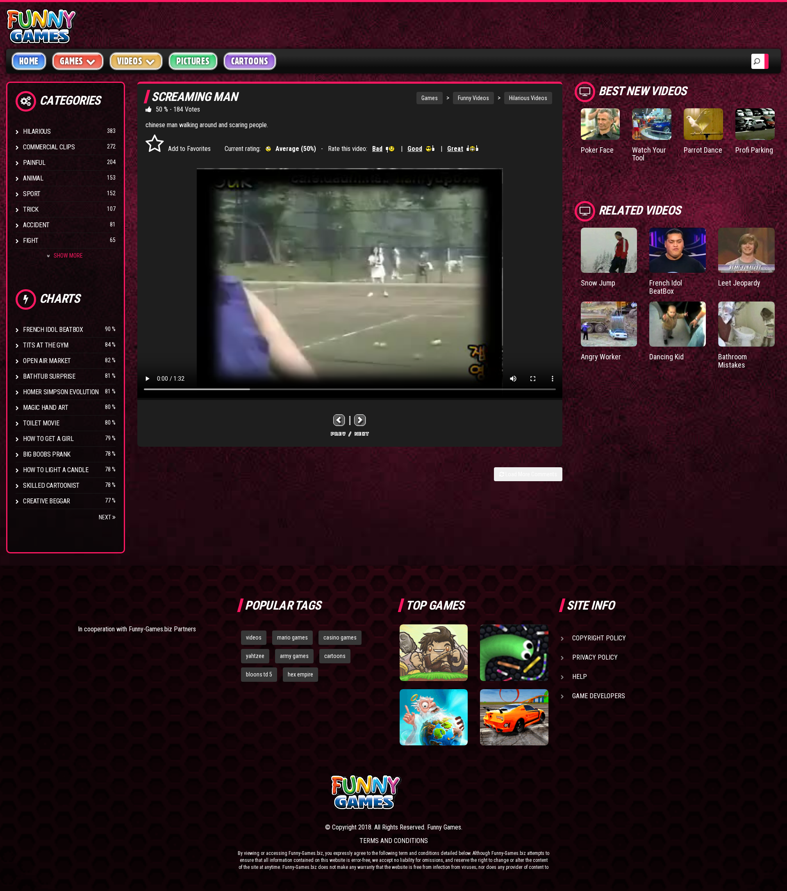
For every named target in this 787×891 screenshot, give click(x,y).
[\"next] (360, 420)
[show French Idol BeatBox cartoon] (677, 250)
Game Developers (598, 696)
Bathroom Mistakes (732, 360)
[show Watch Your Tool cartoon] (651, 124)
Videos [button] (130, 61)
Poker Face (597, 150)
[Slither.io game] (514, 652)
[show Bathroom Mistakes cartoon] (746, 324)
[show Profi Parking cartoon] (755, 124)
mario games (292, 637)
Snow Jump (598, 283)
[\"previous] (339, 420)
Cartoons (249, 61)
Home (29, 61)
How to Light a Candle (56, 470)
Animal (33, 178)
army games (294, 656)
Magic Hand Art (45, 407)
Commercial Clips (49, 147)
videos (254, 637)
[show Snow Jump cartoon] (609, 250)
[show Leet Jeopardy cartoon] (746, 250)
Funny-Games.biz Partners (162, 629)
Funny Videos (473, 98)
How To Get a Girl (48, 439)
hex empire (300, 674)
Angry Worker (601, 356)
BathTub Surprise (49, 376)
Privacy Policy (595, 657)
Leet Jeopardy (739, 283)
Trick (31, 209)
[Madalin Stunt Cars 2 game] (514, 717)
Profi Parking (754, 150)
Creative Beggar (46, 501)
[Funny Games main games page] (519, 792)
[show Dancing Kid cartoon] (677, 324)
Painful (34, 163)
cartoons (335, 656)
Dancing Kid (666, 356)
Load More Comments (530, 474)
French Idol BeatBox (53, 330)
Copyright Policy (599, 638)
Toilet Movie (41, 423)
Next (105, 517)
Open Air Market (47, 361)
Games (429, 98)
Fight (31, 240)
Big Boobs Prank (47, 454)
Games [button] (71, 61)
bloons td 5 (259, 674)
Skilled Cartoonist (51, 485)
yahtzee (255, 656)
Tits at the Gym (45, 345)
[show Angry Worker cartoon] (609, 324)
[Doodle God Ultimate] (434, 717)
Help (579, 677)
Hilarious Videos (528, 98)
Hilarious (36, 131)
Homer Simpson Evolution (61, 392)
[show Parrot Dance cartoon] (703, 124)
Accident (36, 225)
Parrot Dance (703, 150)
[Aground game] (434, 652)
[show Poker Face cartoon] (600, 124)
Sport (32, 194)
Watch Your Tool (649, 154)
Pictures (192, 61)
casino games (340, 637)
